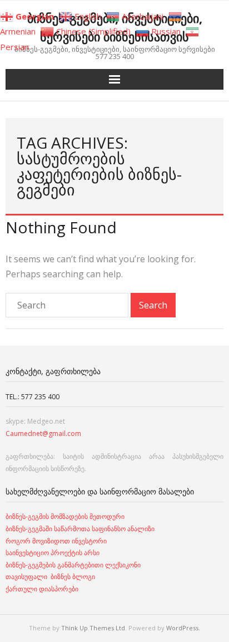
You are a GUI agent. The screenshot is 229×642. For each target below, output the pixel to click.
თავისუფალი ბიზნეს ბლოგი (50, 576)
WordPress (182, 628)
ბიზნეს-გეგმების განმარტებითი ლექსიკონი (73, 565)
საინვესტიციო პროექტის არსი (52, 552)
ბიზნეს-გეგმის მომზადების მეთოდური (65, 516)
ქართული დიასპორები (42, 589)
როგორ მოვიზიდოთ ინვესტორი (57, 541)
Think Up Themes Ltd (93, 628)
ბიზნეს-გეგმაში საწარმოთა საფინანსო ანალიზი (81, 528)
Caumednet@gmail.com (43, 433)
